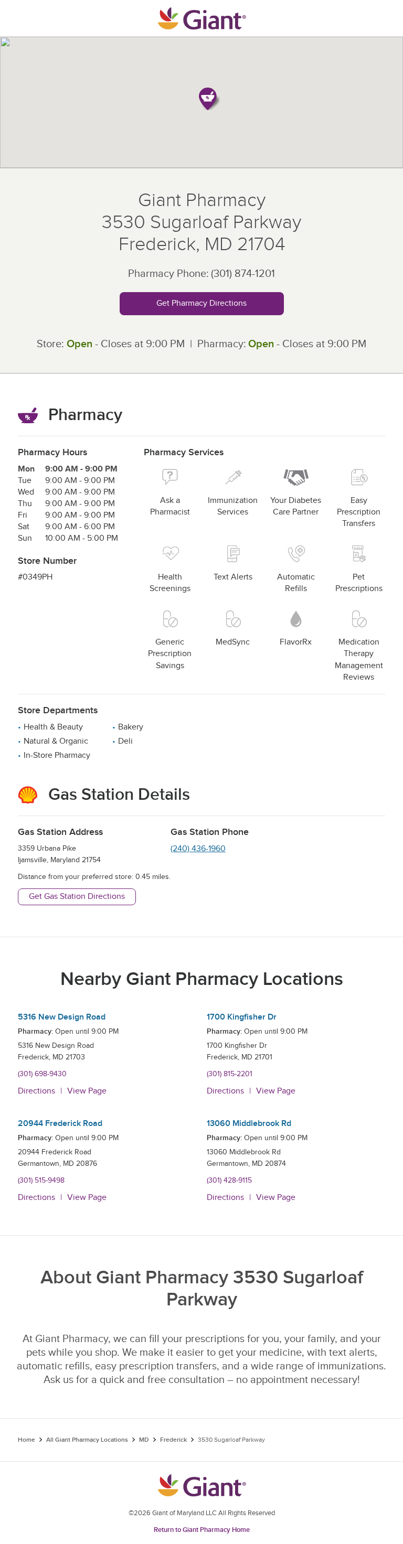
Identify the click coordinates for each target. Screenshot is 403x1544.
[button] (209, 98)
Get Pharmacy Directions (201, 303)
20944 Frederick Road (60, 1124)
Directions (36, 1091)
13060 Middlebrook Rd (249, 1124)
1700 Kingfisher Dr (242, 1017)
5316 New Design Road (61, 1017)
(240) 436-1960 (198, 849)
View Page (87, 1091)
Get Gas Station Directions (77, 897)
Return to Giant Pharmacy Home (202, 1530)
